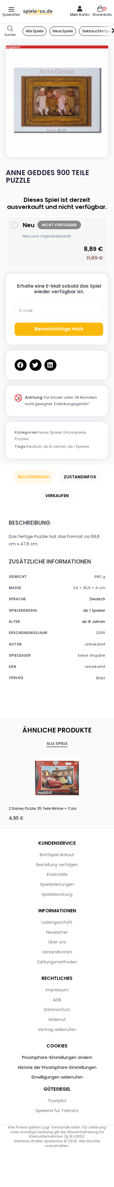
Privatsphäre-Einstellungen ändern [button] (57, 1057)
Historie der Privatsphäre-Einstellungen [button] (57, 1067)
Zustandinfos (80, 477)
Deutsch (34, 446)
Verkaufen (57, 496)
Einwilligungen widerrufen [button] (57, 1077)
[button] (21, 365)
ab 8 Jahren (54, 446)
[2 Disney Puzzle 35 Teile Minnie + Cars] (57, 778)
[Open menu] (11, 9)
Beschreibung (33, 477)
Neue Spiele (50, 432)
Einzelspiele (74, 432)
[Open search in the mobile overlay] (10, 31)
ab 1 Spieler (78, 446)
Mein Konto (79, 14)
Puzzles (22, 439)
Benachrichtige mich (58, 329)
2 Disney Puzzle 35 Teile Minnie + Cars (43, 808)
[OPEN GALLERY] (57, 99)
